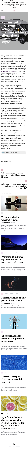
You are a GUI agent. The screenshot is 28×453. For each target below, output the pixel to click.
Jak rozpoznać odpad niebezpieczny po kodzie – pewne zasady (13, 338)
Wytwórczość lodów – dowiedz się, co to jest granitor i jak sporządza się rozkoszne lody (12, 421)
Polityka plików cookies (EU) (19, 449)
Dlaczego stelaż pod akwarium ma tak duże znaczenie (12, 379)
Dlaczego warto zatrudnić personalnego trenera (13, 299)
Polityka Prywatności (7, 449)
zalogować (8, 164)
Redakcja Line (7, 222)
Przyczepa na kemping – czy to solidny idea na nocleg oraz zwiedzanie (12, 259)
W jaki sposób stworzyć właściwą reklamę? (12, 218)
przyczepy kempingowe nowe (8, 71)
